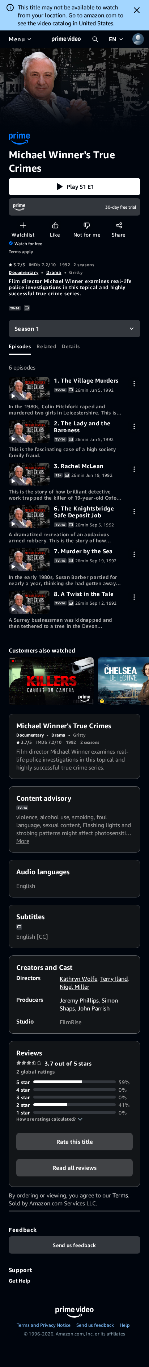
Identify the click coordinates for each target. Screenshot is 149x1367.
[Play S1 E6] (29, 516)
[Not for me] (86, 225)
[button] (74, 186)
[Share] (118, 225)
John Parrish (94, 1008)
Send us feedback (95, 1325)
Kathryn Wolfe (78, 978)
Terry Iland (114, 978)
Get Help (19, 1281)
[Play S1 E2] (29, 431)
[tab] (20, 346)
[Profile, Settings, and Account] (138, 39)
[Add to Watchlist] (23, 225)
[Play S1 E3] (29, 474)
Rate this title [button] (74, 1141)
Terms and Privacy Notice (44, 1325)
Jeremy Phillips (79, 1000)
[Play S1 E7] (29, 559)
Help (125, 1325)
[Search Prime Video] (95, 39)
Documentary (23, 272)
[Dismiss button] (137, 10)
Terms (120, 1195)
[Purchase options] (134, 383)
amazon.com (100, 15)
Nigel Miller (74, 986)
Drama (53, 272)
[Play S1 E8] (29, 602)
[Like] (55, 225)
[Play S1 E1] (29, 388)
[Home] (66, 39)
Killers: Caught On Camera (51, 681)
